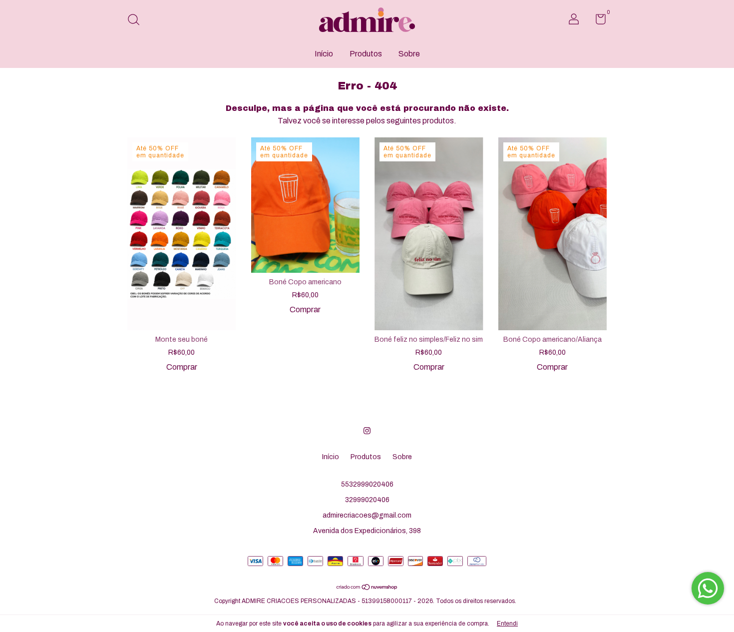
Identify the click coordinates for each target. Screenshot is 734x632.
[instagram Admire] (367, 431)
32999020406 (367, 500)
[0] (597, 21)
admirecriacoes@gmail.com (367, 515)
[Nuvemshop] (367, 588)
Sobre (409, 53)
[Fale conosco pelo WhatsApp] (708, 588)
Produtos (366, 53)
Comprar (181, 367)
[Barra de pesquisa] (137, 20)
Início (324, 53)
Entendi (507, 623)
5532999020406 (367, 484)
